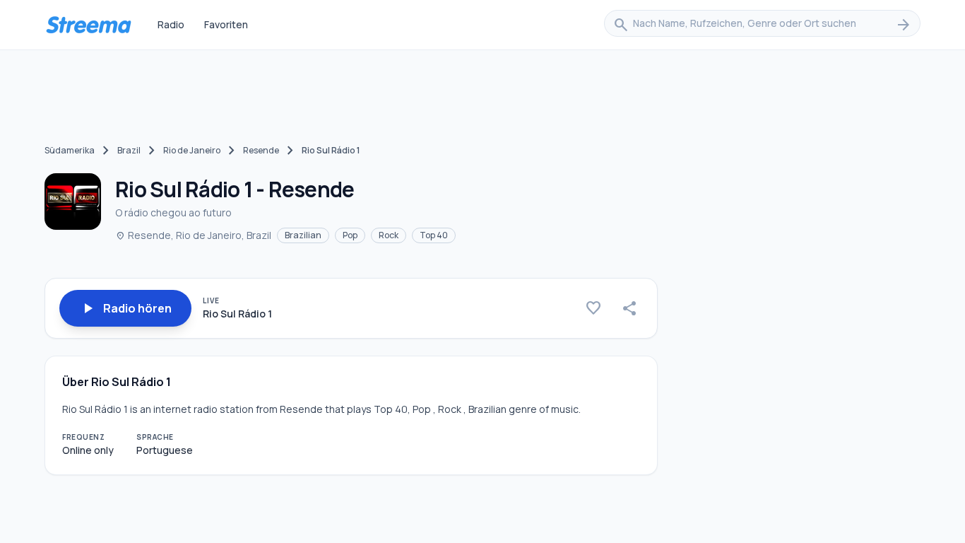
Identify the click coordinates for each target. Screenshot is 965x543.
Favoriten (226, 24)
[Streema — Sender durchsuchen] (88, 25)
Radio (171, 24)
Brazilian (303, 235)
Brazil (129, 150)
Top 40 (434, 235)
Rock (388, 235)
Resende (261, 150)
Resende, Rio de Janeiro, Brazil (193, 235)
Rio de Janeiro (191, 150)
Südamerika (70, 150)
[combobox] (762, 25)
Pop (350, 235)
